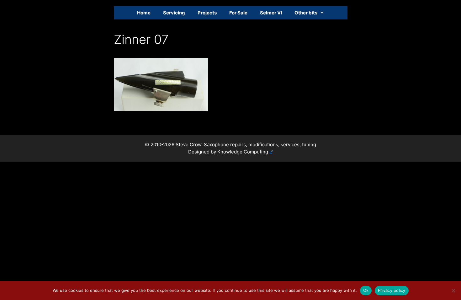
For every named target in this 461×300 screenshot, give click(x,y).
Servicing (174, 13)
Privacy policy (391, 290)
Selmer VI (271, 13)
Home (144, 13)
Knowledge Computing (242, 152)
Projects (207, 13)
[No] (453, 290)
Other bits (305, 13)
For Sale (238, 13)
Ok (366, 290)
